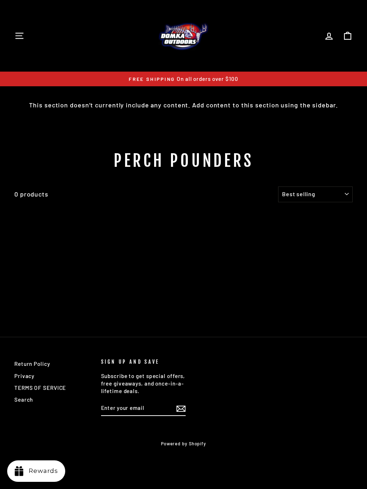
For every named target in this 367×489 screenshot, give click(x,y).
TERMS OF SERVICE (40, 387)
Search (23, 399)
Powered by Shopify (183, 443)
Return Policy (32, 363)
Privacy (24, 376)
